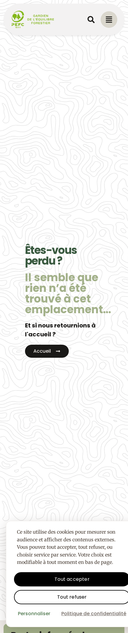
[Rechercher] (91, 19)
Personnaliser (34, 613)
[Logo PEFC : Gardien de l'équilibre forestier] (33, 19)
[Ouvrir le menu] (109, 19)
